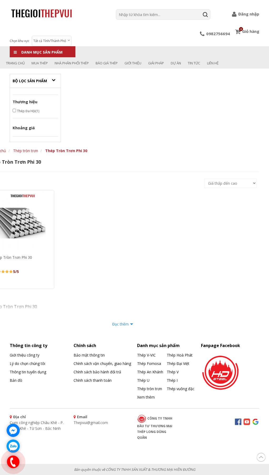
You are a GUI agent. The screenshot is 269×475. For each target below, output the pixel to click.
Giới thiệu (133, 63)
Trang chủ (15, 63)
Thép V (173, 371)
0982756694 (217, 33)
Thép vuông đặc (180, 388)
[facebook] (220, 371)
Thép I (172, 380)
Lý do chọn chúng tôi (27, 363)
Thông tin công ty (28, 345)
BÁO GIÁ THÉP (107, 63)
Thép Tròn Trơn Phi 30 (66, 150)
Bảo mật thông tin (89, 355)
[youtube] (247, 421)
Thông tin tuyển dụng (28, 371)
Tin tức (194, 63)
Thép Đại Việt (178, 363)
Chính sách (85, 345)
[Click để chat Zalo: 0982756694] (13, 446)
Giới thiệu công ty (24, 355)
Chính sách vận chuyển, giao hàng (102, 363)
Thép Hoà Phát (180, 355)
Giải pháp (156, 63)
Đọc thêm (120, 324)
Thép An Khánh (150, 371)
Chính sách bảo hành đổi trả (97, 371)
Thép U (143, 380)
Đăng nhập (248, 14)
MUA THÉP (40, 63)
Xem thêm (146, 397)
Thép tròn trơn (25, 150)
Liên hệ (213, 63)
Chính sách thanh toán (93, 380)
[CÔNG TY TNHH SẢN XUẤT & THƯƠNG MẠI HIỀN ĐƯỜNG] (41, 13)
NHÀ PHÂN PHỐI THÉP (72, 63)
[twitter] (255, 421)
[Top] (261, 456)
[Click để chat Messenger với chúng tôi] (13, 430)
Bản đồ (16, 380)
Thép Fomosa (149, 363)
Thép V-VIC (146, 355)
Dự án (176, 63)
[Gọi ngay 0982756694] (13, 461)
